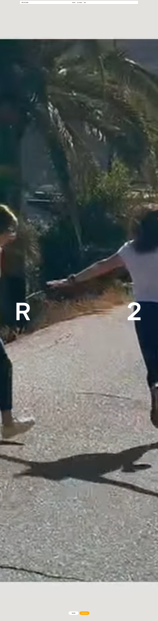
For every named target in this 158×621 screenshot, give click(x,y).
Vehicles (73, 2)
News (85, 2)
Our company (79, 2)
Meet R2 (73, 613)
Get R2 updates (84, 613)
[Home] (25, 2)
